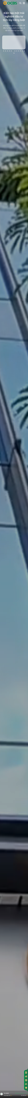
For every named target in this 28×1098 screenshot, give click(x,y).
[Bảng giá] (26, 1076)
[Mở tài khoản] (26, 1072)
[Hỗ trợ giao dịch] (26, 1084)
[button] (4, 51)
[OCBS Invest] (26, 1080)
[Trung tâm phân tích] (26, 1087)
